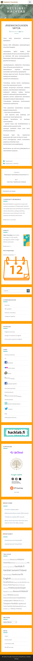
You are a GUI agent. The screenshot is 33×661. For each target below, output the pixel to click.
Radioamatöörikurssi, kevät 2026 (14, 513)
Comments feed (9, 643)
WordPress (22, 656)
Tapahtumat (9, 161)
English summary (10, 332)
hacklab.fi (9, 534)
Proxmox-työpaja (10, 509)
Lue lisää (13, 220)
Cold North (5, 566)
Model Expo (11, 585)
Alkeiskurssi (13, 559)
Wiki (6, 414)
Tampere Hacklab (10, 603)
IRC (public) (8, 309)
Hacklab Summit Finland (14, 570)
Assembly (7, 562)
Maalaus (5, 585)
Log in (6, 636)
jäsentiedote (23, 579)
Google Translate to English (13, 335)
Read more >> (7, 246)
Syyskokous (22, 598)
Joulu (12, 579)
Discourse (8, 503)
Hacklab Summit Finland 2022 (13, 544)
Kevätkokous (8, 582)
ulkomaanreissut (18, 606)
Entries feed (8, 640)
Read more (6, 220)
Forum (9, 373)
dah (22, 31)
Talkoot (22, 600)
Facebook (10, 363)
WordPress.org (9, 647)
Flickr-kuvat (11, 368)
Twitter (10, 409)
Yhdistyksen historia (10, 417)
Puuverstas (10, 591)
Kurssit (24, 582)
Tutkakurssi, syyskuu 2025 (12, 517)
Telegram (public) (10, 316)
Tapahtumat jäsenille (11, 163)
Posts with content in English (13, 339)
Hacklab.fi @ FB (11, 384)
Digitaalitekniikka (11, 566)
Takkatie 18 (16, 600)
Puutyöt (5, 591)
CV (5, 358)
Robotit (24, 591)
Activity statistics (10, 355)
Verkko (9, 608)
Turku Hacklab (7, 606)
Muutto (17, 585)
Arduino (20, 559)
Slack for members (10, 312)
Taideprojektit (8, 600)
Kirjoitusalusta (9, 392)
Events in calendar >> (9, 255)
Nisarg (16, 658)
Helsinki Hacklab (8, 2)
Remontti (17, 591)
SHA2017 (5, 595)
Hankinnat (16, 574)
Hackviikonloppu (7, 574)
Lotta (28, 582)
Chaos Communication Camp (21, 562)
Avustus (13, 563)
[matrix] (7, 305)
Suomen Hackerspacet (13, 404)
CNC (28, 563)
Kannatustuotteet (10, 388)
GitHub (12, 378)
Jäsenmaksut (17, 579)
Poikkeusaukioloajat (17, 587)
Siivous (10, 594)
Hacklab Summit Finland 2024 (13, 540)
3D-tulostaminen (6, 559)
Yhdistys (13, 609)
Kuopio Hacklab (18, 582)
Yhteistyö (19, 609)
